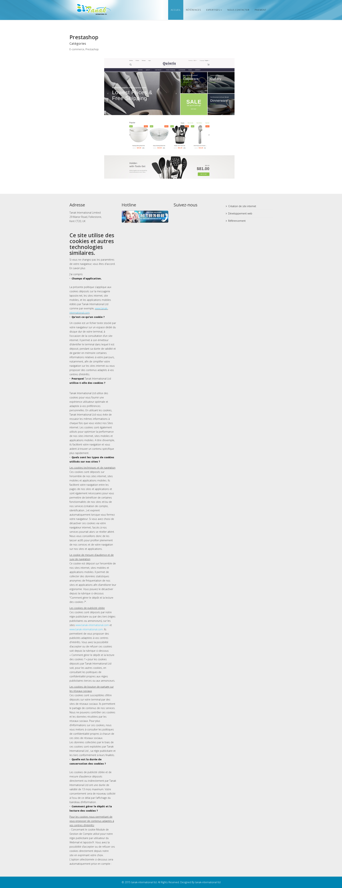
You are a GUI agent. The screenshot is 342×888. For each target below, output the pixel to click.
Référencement (237, 220)
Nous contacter (238, 9)
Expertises (213, 9)
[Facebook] (177, 213)
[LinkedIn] (204, 213)
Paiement (260, 9)
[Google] (190, 213)
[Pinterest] (197, 213)
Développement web (240, 213)
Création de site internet (242, 206)
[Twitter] (183, 213)
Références (193, 9)
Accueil (176, 9)
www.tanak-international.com (92, 625)
